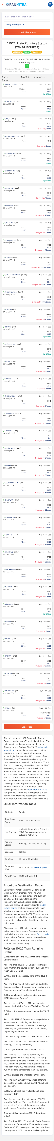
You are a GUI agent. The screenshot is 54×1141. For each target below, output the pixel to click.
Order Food (27, 727)
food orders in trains (37, 789)
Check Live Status (27, 32)
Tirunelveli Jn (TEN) (38, 867)
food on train (43, 934)
